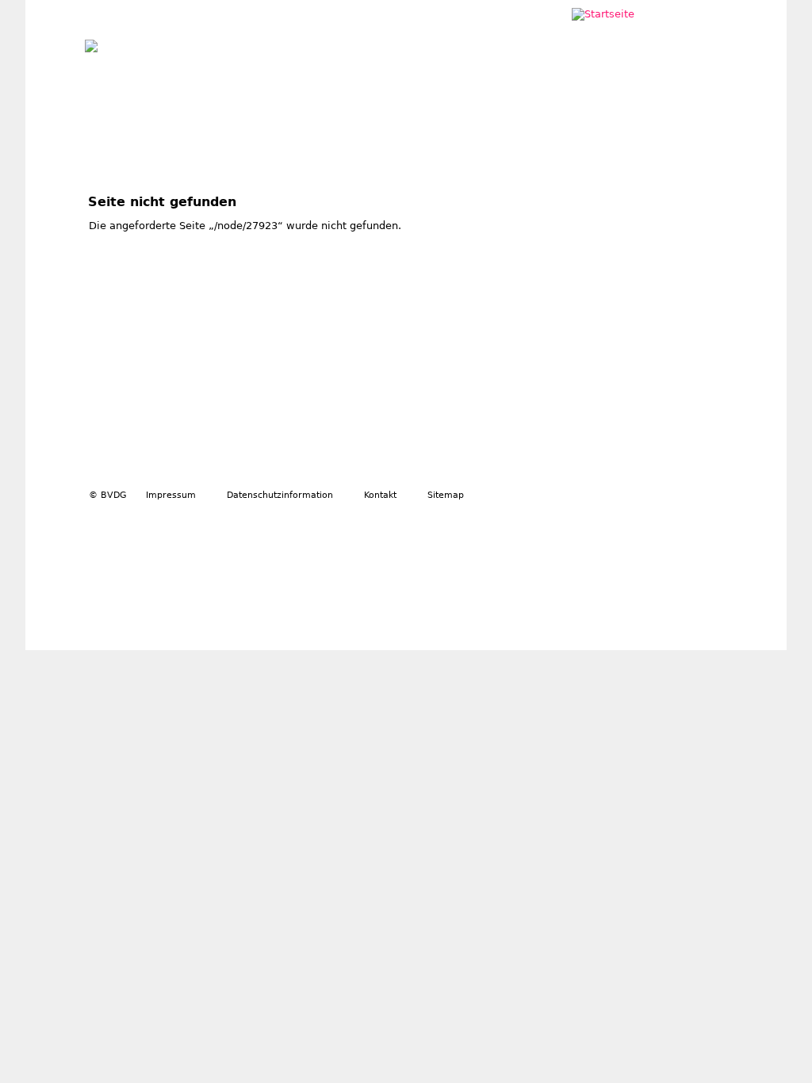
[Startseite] (91, 42)
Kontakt (380, 495)
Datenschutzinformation (280, 495)
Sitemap (445, 495)
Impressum (171, 495)
